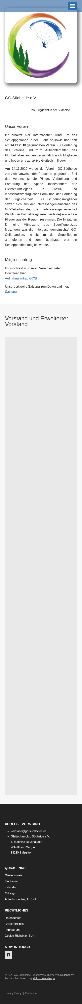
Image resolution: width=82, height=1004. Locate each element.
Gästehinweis (13, 875)
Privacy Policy (13, 993)
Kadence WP (67, 974)
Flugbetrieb (12, 881)
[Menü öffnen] (72, 6)
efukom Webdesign (44, 978)
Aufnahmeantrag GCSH (22, 278)
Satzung (11, 291)
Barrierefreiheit (14, 923)
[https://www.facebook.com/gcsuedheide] (8, 955)
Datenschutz (13, 917)
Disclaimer (31, 993)
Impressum (12, 929)
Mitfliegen (11, 893)
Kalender (10, 887)
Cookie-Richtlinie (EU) (19, 935)
